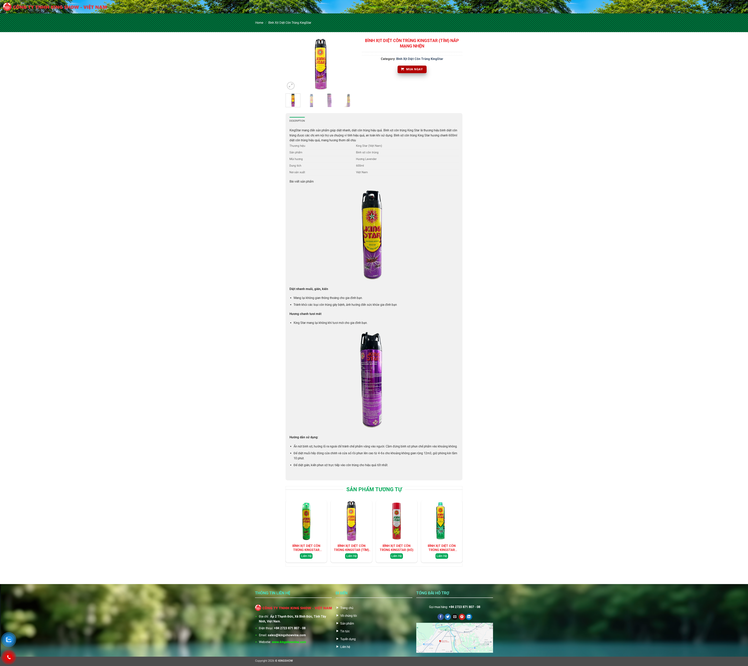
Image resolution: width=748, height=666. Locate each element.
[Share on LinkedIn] (469, 617)
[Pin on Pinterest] (462, 617)
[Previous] (291, 64)
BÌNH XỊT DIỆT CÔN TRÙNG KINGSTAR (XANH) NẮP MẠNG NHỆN (306, 548)
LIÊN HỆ (484, 6)
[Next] (349, 64)
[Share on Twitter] (448, 617)
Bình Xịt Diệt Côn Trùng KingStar (289, 23)
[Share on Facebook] (441, 617)
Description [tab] (297, 120)
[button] (291, 86)
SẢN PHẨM (423, 6)
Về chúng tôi (399, 6)
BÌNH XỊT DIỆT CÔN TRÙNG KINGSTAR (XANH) (442, 548)
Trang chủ (375, 6)
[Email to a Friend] (455, 617)
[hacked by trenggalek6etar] (55, 7)
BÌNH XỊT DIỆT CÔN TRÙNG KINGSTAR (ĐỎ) (396, 548)
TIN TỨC (442, 6)
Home (259, 23)
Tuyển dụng (463, 6)
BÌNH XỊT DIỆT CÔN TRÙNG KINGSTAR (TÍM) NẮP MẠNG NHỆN (351, 548)
